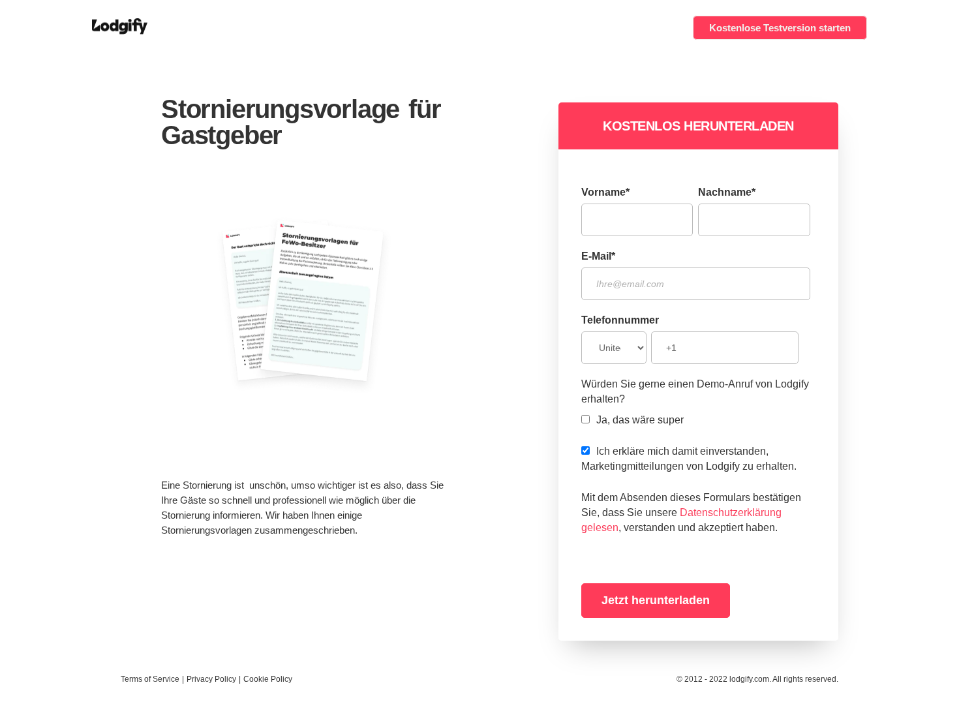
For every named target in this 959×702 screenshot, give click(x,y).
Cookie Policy (267, 679)
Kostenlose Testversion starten (780, 27)
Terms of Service (150, 679)
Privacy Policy (211, 679)
